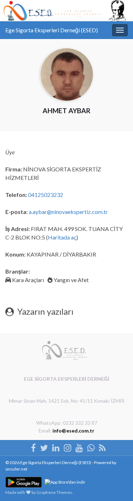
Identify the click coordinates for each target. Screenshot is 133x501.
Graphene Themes (54, 492)
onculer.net (16, 469)
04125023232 (45, 194)
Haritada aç (62, 237)
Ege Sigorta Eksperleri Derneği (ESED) (51, 30)
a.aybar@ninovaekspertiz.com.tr (68, 211)
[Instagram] (67, 446)
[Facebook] (33, 446)
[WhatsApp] (91, 446)
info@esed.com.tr (73, 431)
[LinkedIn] (56, 446)
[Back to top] (117, 459)
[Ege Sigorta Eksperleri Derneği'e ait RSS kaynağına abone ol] (102, 446)
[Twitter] (44, 446)
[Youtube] (79, 446)
